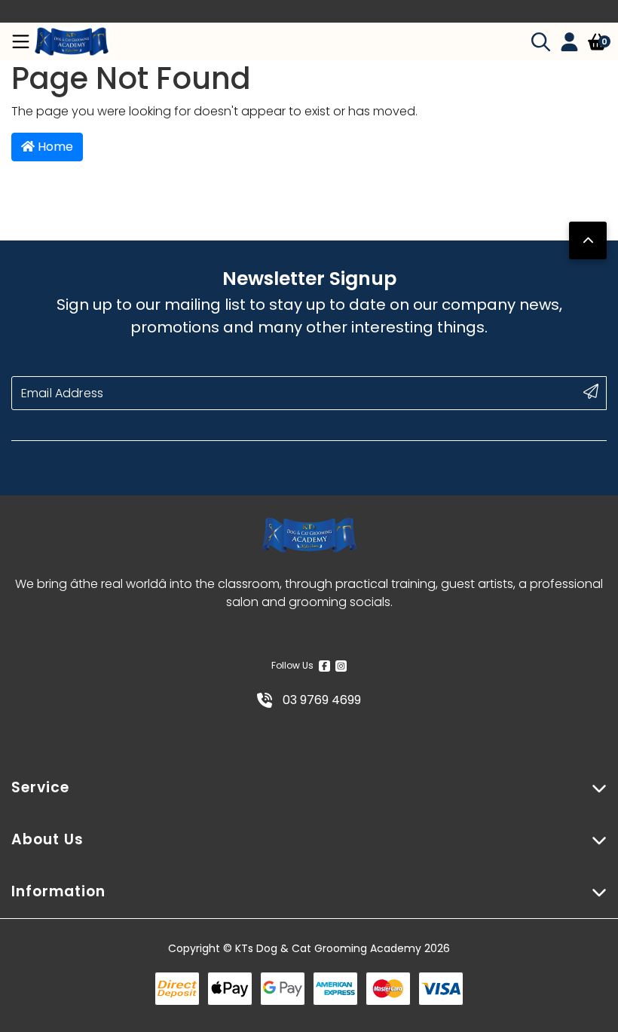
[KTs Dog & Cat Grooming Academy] (71, 41)
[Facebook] (324, 666)
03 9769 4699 (320, 700)
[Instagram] (341, 666)
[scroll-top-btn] (588, 240)
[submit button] (591, 391)
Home (54, 146)
